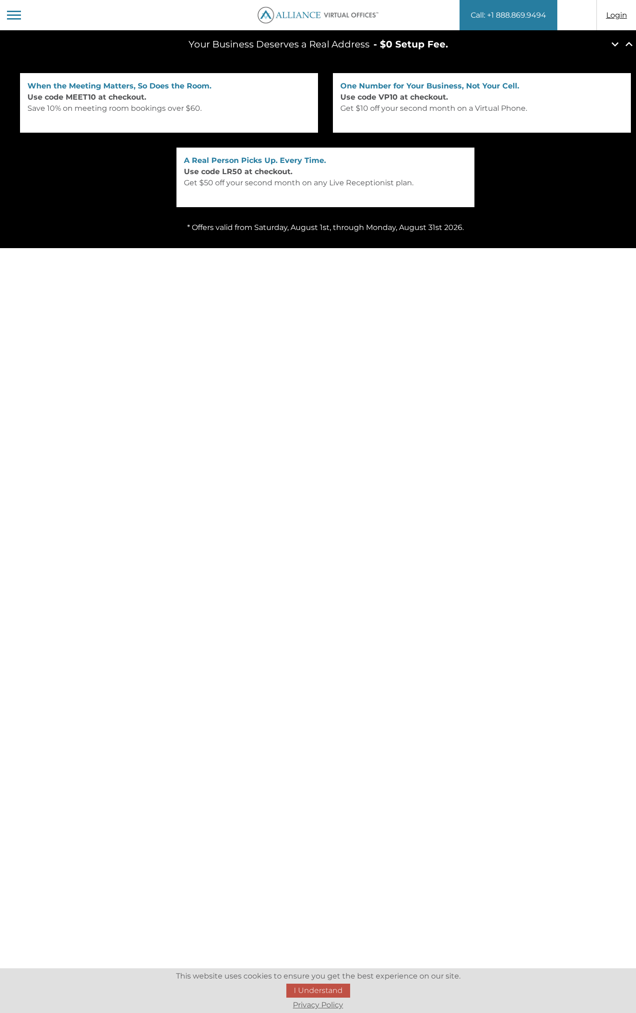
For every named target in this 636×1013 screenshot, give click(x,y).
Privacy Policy (318, 1004)
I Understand (318, 990)
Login (616, 15)
